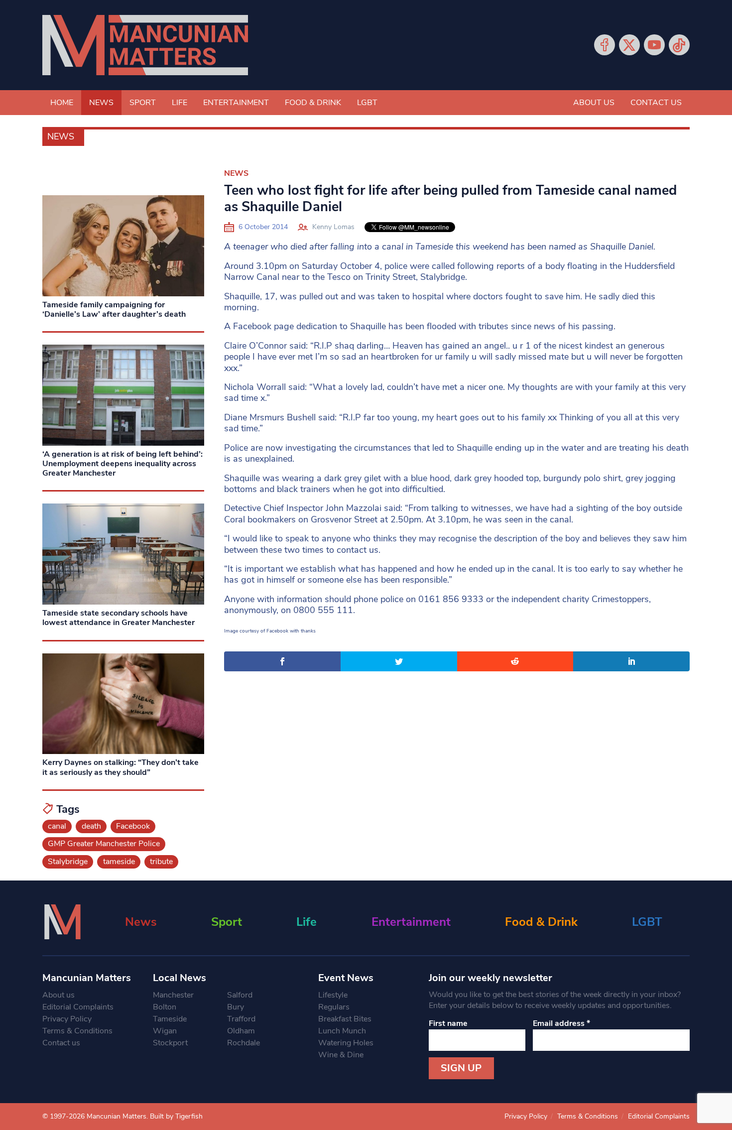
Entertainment (236, 102)
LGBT (367, 102)
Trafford (241, 1018)
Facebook (604, 44)
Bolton (164, 1007)
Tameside (170, 1018)
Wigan (165, 1030)
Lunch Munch (342, 1030)
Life (179, 102)
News (101, 102)
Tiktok (679, 44)
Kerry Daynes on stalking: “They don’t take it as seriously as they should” (120, 767)
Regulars (334, 1007)
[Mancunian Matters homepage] (145, 45)
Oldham (241, 1030)
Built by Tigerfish (176, 1116)
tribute (161, 861)
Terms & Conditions (77, 1030)
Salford (239, 995)
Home (61, 102)
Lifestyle (333, 995)
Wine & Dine (341, 1054)
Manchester (173, 995)
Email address (561, 1023)
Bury (235, 1007)
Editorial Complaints (78, 1007)
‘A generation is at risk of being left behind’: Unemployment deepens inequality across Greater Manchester (122, 464)
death (91, 826)
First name (448, 1023)
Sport (142, 102)
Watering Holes (345, 1042)
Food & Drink (313, 102)
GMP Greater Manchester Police (104, 843)
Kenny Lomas (333, 227)
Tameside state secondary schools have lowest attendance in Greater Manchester (118, 618)
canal (57, 826)
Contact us (656, 102)
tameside (119, 861)
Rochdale (243, 1042)
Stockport (170, 1042)
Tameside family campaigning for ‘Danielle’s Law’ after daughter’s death (114, 309)
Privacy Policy (67, 1018)
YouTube (654, 44)
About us (593, 102)
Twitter (629, 44)
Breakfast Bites (344, 1018)
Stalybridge (68, 861)
